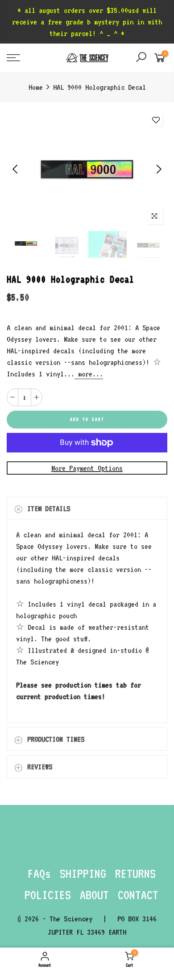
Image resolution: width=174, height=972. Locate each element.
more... (89, 373)
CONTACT (138, 895)
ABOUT (94, 895)
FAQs (39, 873)
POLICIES (48, 895)
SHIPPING (83, 873)
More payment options (87, 468)
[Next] (158, 169)
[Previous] (15, 169)
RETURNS (135, 873)
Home (36, 87)
